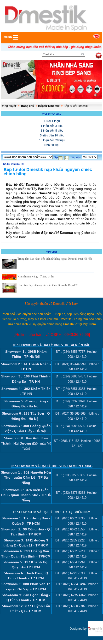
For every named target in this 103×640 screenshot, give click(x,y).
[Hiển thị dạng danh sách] (67, 157)
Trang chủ (27, 106)
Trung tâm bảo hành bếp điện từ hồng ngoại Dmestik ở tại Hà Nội (54, 258)
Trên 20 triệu (52, 145)
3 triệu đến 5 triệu (52, 130)
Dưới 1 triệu (52, 121)
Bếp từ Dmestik (49, 106)
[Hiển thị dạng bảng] (61, 157)
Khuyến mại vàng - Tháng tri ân (35, 276)
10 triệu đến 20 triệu (52, 140)
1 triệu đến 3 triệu (52, 126)
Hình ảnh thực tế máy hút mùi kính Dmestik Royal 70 (47, 285)
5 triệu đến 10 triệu (52, 135)
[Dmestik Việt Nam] (95, 628)
